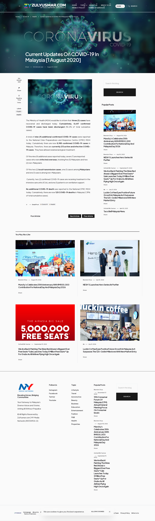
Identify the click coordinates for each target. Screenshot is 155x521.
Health (34, 16)
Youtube (52, 400)
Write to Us (106, 5)
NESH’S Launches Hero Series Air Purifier (101, 284)
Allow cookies (97, 511)
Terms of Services (97, 8)
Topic (83, 5)
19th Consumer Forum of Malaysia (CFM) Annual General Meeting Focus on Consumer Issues (100, 405)
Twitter (52, 397)
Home (74, 5)
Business (74, 404)
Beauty (74, 400)
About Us (93, 5)
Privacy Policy (78, 8)
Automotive (76, 397)
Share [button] (27, 67)
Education (75, 407)
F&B (73, 417)
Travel (73, 393)
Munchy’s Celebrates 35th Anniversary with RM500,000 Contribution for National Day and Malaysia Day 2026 (119, 142)
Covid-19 (26, 16)
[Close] (109, 511)
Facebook (53, 393)
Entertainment (77, 410)
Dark (119, 6)
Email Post (35, 204)
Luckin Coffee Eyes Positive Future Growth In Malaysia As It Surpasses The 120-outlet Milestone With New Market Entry (120, 196)
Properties (75, 424)
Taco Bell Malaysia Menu (114, 211)
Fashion (74, 414)
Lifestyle (75, 390)
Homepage (27, 512)
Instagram (53, 390)
